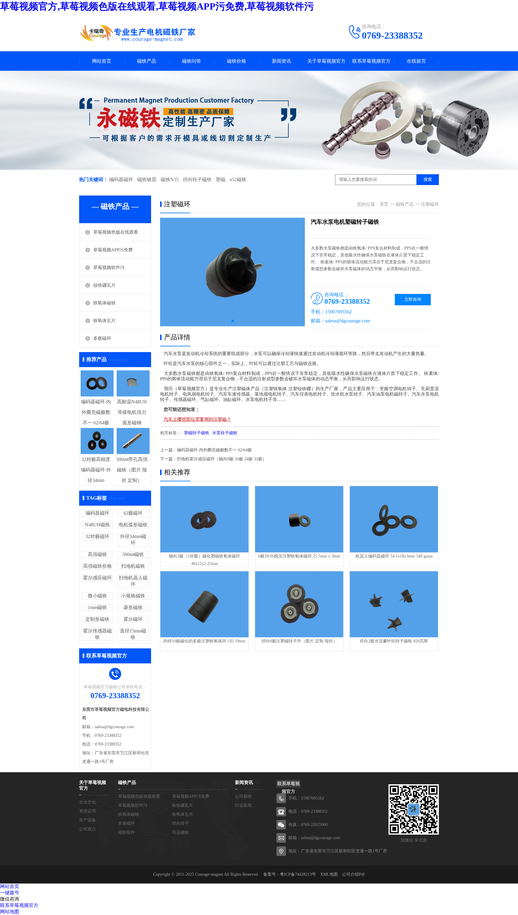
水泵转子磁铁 (224, 433)
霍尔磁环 (133, 619)
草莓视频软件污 (109, 267)
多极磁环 (102, 338)
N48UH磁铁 (97, 524)
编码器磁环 (121, 179)
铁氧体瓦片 (104, 320)
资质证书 (87, 811)
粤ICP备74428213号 (298, 874)
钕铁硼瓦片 (104, 285)
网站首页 (101, 61)
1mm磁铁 (97, 607)
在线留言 (416, 61)
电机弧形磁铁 (133, 524)
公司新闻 (243, 796)
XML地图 (329, 874)
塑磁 (220, 179)
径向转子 (180, 823)
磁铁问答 (191, 61)
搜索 (428, 179)
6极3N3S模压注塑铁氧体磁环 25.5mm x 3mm (299, 556)
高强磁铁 (97, 554)
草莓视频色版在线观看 (115, 232)
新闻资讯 (281, 61)
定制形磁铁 (97, 619)
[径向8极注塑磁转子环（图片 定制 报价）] (299, 604)
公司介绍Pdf (353, 874)
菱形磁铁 (133, 607)
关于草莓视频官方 (326, 61)
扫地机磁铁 (133, 566)
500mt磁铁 (133, 554)
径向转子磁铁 (197, 179)
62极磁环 (133, 513)
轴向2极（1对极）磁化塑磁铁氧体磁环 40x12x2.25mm (204, 560)
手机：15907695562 (306, 798)
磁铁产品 (146, 61)
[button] (232, 321)
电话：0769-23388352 (308, 811)
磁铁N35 (170, 179)
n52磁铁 (238, 179)
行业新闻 (243, 805)
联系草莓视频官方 (371, 61)
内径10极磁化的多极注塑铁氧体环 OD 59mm (204, 641)
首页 (384, 204)
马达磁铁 (180, 832)
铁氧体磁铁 (104, 303)
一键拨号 (9, 892)
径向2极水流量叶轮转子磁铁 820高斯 (394, 641)
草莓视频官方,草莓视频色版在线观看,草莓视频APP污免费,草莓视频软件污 (157, 6)
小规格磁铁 (133, 595)
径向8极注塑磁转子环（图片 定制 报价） (299, 641)
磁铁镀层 (146, 179)
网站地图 (9, 911)
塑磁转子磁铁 (196, 433)
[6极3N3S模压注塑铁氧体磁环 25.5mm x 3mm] (299, 519)
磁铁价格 (236, 61)
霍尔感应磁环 (97, 577)
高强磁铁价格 (97, 566)
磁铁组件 (126, 832)
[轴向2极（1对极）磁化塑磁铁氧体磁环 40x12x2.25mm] (204, 519)
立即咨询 (412, 299)
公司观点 (87, 829)
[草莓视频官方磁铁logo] (137, 33)
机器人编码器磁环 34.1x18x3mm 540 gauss (394, 556)
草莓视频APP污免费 (113, 249)
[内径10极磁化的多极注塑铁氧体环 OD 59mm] (204, 604)
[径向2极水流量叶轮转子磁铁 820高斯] (394, 604)
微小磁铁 (97, 595)
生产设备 (87, 820)
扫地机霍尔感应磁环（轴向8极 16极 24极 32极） (221, 459)
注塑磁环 (430, 204)
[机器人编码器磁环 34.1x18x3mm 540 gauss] (394, 519)
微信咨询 (9, 899)
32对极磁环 (97, 536)
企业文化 (87, 802)
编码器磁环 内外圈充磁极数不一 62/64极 (214, 450)
